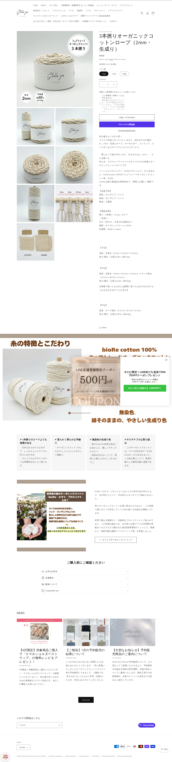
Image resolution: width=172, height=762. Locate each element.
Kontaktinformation (108, 756)
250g (115, 74)
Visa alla (86, 700)
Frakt (111, 59)
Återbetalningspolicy (56, 756)
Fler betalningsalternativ (127, 130)
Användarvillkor (84, 756)
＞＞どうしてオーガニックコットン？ (116, 539)
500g (125, 74)
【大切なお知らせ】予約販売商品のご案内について (131, 652)
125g (104, 74)
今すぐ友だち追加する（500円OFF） (145, 388)
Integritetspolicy (70, 756)
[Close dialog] (166, 360)
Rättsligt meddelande (125, 756)
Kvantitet (102, 79)
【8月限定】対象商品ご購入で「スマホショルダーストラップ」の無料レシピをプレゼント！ (38, 656)
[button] (142, 13)
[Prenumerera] (59, 725)
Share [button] (104, 327)
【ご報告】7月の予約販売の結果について (85, 652)
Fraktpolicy (95, 756)
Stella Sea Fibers (27, 756)
